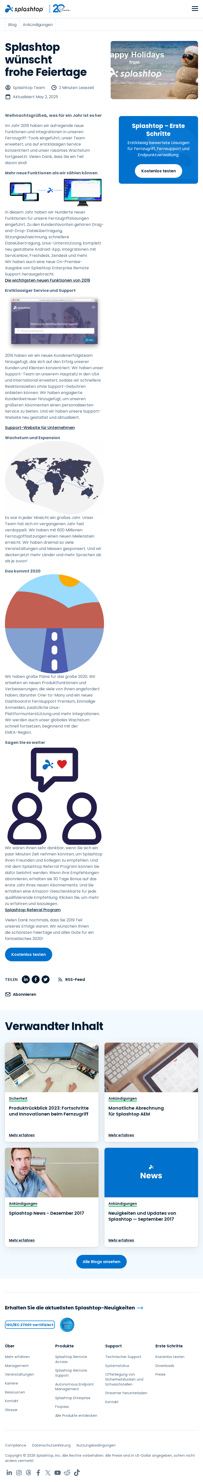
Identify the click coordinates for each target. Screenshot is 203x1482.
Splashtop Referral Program (33, 910)
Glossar (11, 1409)
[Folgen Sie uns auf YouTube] (57, 1472)
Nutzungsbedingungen (96, 1445)
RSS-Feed (75, 979)
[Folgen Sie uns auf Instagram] (19, 1472)
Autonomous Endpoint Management (74, 1387)
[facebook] (36, 979)
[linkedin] (26, 979)
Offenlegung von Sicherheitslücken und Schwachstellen (124, 1379)
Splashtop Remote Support (71, 1373)
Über (10, 1346)
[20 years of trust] (57, 8)
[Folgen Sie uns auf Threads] (28, 1472)
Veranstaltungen (19, 1374)
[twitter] (46, 979)
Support (113, 1346)
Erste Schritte (169, 1346)
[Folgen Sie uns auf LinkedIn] (9, 1472)
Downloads (164, 1365)
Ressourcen (15, 1392)
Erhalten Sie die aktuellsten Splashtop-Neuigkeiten (70, 1307)
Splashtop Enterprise (72, 1397)
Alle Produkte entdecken (76, 1415)
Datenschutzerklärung (51, 1445)
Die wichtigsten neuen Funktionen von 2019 (47, 280)
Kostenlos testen (158, 171)
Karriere (11, 1383)
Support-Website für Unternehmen (40, 427)
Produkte (64, 1346)
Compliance (15, 1445)
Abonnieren (24, 994)
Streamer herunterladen (126, 1393)
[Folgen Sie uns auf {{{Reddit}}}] (67, 1472)
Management (17, 1365)
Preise (160, 1374)
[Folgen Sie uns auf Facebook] (38, 1472)
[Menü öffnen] (195, 8)
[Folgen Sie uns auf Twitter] (48, 1472)
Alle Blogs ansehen (101, 1262)
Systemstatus (117, 1365)
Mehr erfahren (22, 1135)
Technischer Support (123, 1356)
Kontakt (11, 1400)
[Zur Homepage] (24, 8)
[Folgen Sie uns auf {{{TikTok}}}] (77, 1472)
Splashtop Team (29, 88)
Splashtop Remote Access (71, 1359)
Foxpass (62, 1406)
